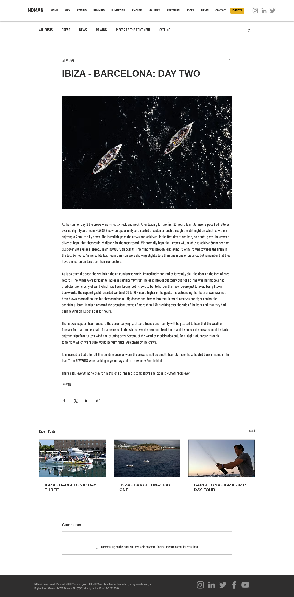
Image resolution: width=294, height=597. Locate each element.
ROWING (101, 30)
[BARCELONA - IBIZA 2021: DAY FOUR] (221, 458)
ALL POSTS (46, 30)
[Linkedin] (264, 10)
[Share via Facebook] (64, 400)
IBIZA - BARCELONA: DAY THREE (70, 487)
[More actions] (229, 61)
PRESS (66, 30)
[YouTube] (245, 585)
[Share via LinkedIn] (87, 400)
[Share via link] (98, 400)
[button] (68, 11)
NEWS (83, 30)
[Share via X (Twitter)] (75, 400)
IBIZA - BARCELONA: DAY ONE (145, 487)
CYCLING (164, 30)
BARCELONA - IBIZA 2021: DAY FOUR (220, 487)
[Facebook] (234, 585)
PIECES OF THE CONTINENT (133, 30)
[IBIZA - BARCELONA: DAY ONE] (147, 458)
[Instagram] (255, 10)
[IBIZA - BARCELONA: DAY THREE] (72, 458)
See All (251, 431)
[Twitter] (272, 10)
